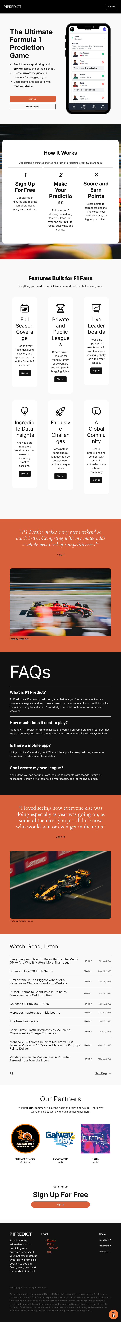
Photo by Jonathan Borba (21, 921)
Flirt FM (95, 1159)
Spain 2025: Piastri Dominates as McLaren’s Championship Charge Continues (40, 1031)
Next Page (103, 1073)
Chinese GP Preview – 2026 (29, 1003)
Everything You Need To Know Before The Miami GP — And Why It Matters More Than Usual (44, 961)
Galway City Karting (25, 1159)
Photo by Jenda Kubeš (20, 639)
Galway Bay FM (60, 1159)
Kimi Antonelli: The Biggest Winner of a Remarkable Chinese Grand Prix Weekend (39, 981)
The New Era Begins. (24, 1021)
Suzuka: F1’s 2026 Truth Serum (31, 971)
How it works (32, 106)
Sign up (24, 373)
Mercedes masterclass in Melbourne (35, 1012)
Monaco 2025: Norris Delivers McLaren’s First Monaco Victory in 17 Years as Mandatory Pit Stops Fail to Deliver (45, 1045)
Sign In (111, 6)
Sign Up (32, 99)
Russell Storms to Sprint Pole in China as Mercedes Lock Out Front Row (38, 993)
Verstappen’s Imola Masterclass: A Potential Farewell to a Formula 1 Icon (40, 1059)
